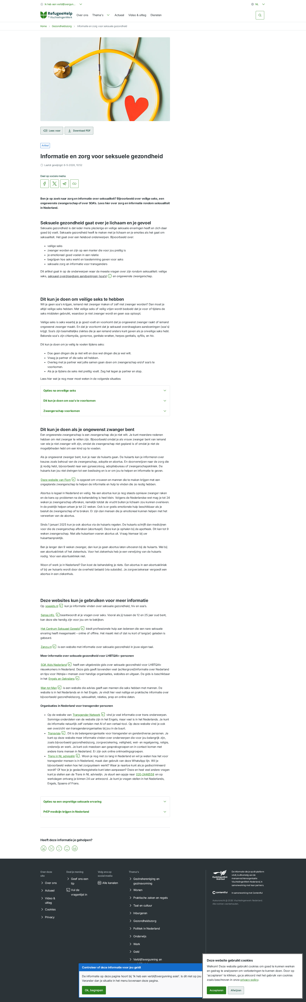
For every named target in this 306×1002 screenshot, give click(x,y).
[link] (56, 15)
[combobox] (61, 4)
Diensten (156, 15)
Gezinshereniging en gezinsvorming (146, 881)
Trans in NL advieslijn (61, 756)
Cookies (50, 909)
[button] (80, 276)
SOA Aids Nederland (54, 664)
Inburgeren (140, 913)
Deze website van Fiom (56, 480)
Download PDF (81, 130)
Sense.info (48, 615)
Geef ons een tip (79, 881)
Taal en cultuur (142, 905)
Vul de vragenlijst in (79, 892)
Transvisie (54, 733)
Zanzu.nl (46, 647)
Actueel (119, 15)
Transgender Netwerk (86, 714)
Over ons (82, 15)
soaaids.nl (51, 606)
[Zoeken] (260, 15)
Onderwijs (139, 936)
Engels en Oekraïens (62, 678)
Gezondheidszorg (62, 26)
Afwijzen (236, 990)
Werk (136, 944)
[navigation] (101, 15)
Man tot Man (49, 688)
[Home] (56, 15)
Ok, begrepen (94, 990)
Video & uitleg (137, 15)
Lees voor (54, 130)
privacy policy (249, 979)
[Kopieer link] (74, 183)
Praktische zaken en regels (150, 897)
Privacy (50, 917)
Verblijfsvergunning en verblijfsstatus (147, 962)
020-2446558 (145, 774)
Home (43, 26)
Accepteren (216, 990)
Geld (136, 951)
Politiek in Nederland (146, 928)
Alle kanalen (110, 883)
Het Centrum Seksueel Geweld (60, 628)
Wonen (137, 890)
